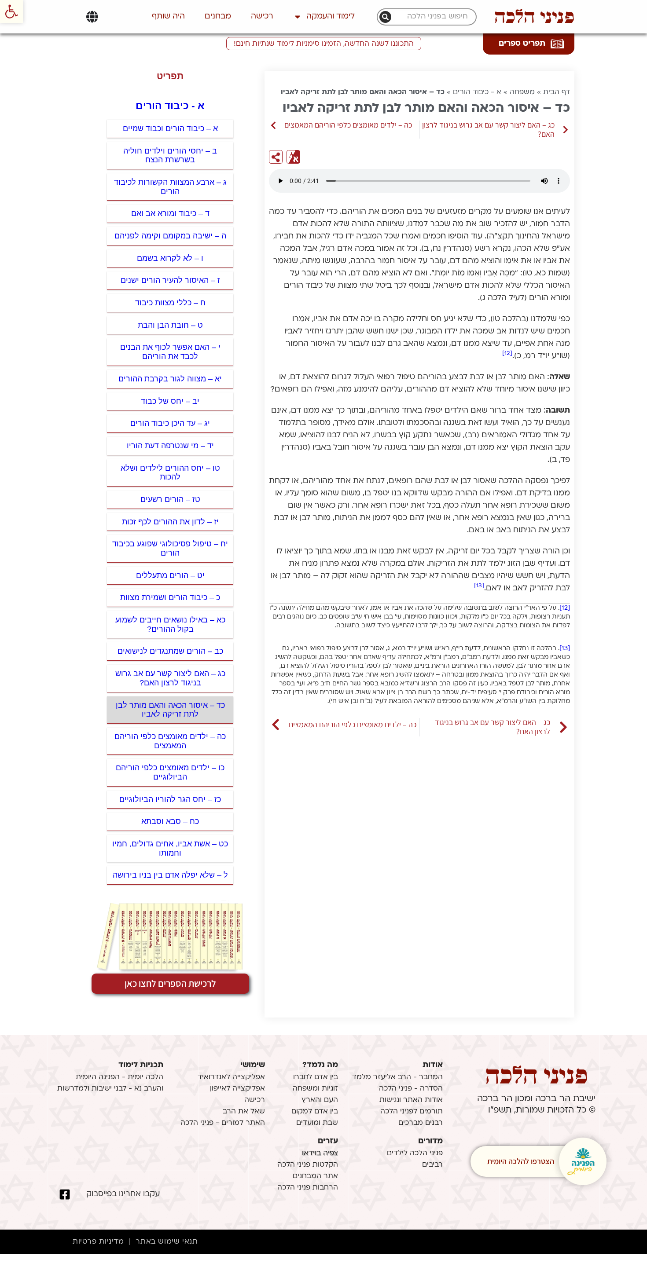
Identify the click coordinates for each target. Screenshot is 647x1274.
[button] (11, 11)
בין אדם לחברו (315, 1077)
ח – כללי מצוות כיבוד (170, 302)
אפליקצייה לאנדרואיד (231, 1077)
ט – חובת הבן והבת (170, 325)
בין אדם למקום (314, 1111)
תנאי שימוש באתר (167, 1241)
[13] (479, 586)
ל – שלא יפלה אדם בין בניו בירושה (170, 875)
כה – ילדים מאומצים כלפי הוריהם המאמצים (170, 741)
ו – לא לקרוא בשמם (170, 258)
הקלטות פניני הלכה (307, 1164)
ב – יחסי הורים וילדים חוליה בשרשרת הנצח (170, 155)
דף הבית (556, 92)
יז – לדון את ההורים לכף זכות (170, 521)
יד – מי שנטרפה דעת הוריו (170, 445)
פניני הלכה (534, 16)
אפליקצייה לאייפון (237, 1088)
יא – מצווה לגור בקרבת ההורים (170, 378)
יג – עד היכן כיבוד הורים (170, 423)
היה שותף (168, 16)
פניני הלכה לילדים (415, 1153)
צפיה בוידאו (320, 1153)
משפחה (522, 92)
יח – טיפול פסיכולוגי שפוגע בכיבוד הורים (170, 548)
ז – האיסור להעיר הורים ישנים (170, 280)
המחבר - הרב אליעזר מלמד (397, 1077)
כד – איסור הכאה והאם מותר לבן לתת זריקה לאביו (170, 710)
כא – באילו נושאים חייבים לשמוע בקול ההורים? (170, 624)
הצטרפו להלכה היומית (520, 1161)
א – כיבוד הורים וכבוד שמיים (170, 128)
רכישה (262, 16)
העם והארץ (319, 1100)
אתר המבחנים (315, 1176)
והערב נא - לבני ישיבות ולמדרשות (110, 1088)
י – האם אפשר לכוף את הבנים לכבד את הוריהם (170, 352)
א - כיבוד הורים (477, 92)
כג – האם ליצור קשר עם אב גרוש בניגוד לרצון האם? (170, 678)
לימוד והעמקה (330, 16)
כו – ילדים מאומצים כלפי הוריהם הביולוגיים (170, 772)
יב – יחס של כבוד (170, 401)
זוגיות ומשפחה (315, 1088)
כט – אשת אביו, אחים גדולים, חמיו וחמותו (170, 848)
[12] (507, 353)
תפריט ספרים (522, 44)
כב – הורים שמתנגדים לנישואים (170, 651)
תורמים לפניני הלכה (411, 1111)
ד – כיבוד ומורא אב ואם (170, 213)
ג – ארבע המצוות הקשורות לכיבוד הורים (170, 187)
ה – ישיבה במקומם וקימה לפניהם (170, 235)
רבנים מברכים (420, 1123)
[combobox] (431, 17)
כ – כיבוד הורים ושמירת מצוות (170, 597)
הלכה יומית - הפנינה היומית (119, 1077)
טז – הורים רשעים (170, 499)
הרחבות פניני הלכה (307, 1187)
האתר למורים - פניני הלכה (222, 1123)
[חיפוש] (385, 17)
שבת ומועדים (317, 1123)
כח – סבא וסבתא (170, 821)
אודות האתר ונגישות (411, 1100)
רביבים (432, 1164)
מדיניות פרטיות (98, 1241)
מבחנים (218, 16)
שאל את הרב (244, 1111)
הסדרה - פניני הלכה (411, 1088)
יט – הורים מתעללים (170, 575)
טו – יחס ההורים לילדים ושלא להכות (170, 473)
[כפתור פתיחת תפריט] (92, 17)
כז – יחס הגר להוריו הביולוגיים (170, 799)
